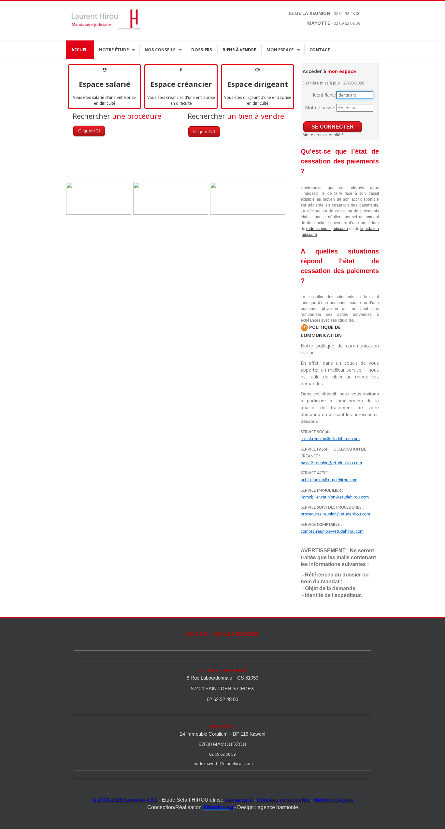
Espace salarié (104, 84)
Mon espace (280, 50)
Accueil (80, 50)
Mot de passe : (320, 107)
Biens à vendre (239, 50)
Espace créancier (181, 84)
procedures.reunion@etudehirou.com (335, 514)
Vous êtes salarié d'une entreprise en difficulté (104, 100)
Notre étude (114, 50)
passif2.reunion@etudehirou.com (331, 463)
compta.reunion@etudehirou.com (332, 531)
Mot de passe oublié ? (323, 135)
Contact (319, 50)
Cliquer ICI (89, 130)
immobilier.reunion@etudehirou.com (335, 497)
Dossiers (201, 50)
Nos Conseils (160, 50)
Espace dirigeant (257, 84)
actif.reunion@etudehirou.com (329, 480)
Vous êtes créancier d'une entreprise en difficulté (181, 100)
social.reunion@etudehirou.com (330, 439)
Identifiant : (324, 95)
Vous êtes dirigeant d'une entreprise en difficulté (257, 100)
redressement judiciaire (327, 228)
